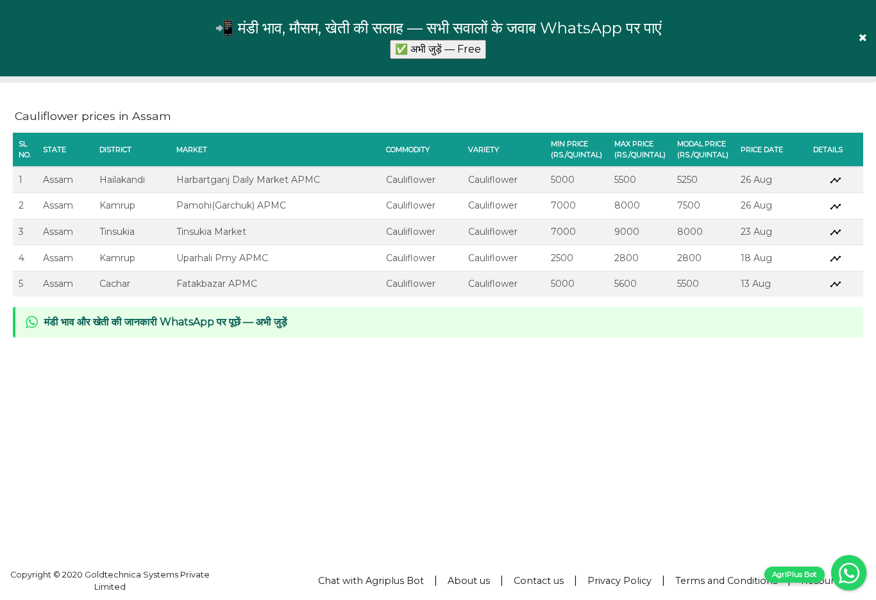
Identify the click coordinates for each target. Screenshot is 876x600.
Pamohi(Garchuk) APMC (231, 205)
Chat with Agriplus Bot (371, 581)
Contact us (539, 581)
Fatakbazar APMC (216, 283)
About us (469, 581)
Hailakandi (122, 179)
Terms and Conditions (726, 581)
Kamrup (117, 205)
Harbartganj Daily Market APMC (248, 179)
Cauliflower (410, 179)
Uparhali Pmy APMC (222, 258)
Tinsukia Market (211, 231)
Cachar (114, 283)
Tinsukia (117, 231)
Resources (825, 581)
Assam (58, 179)
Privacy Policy (619, 581)
